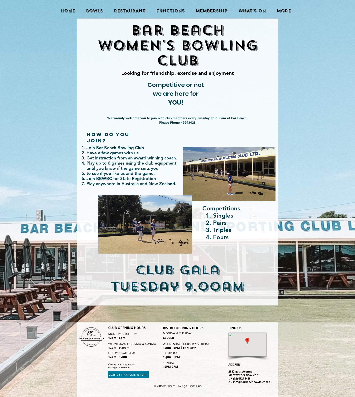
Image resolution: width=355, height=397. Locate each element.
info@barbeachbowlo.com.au (252, 382)
